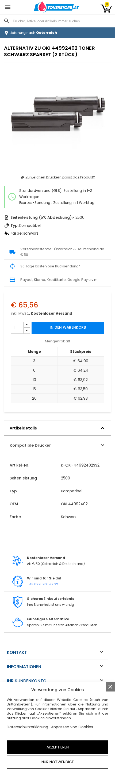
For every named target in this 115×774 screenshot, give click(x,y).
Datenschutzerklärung (27, 727)
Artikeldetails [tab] (23, 428)
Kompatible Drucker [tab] (30, 445)
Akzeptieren (58, 747)
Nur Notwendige (57, 762)
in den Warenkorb (68, 327)
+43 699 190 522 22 (42, 584)
